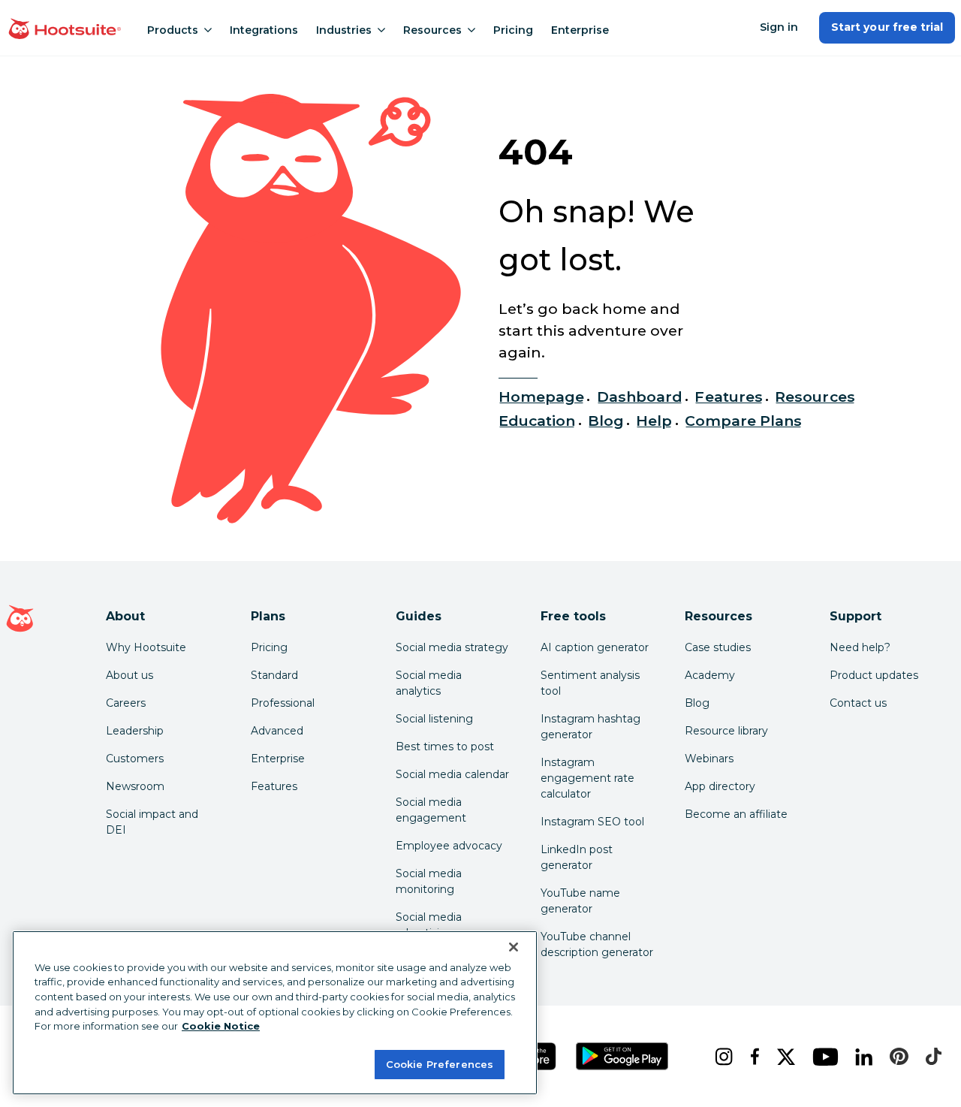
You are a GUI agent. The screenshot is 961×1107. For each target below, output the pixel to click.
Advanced (277, 730)
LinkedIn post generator (577, 857)
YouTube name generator (580, 900)
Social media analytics (429, 683)
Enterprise (580, 30)
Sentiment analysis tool (590, 683)
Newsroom (135, 786)
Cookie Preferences (439, 1063)
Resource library (726, 730)
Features (728, 397)
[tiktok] (930, 1057)
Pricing (513, 30)
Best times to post (445, 746)
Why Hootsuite (146, 647)
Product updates (874, 675)
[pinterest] (895, 1057)
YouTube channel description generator (597, 944)
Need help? (860, 647)
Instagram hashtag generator (590, 726)
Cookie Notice (221, 1026)
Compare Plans (744, 421)
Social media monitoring (429, 881)
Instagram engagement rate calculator (587, 778)
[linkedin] (860, 1057)
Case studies (718, 647)
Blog (606, 421)
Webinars (709, 758)
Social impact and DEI (152, 822)
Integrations (264, 30)
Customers (135, 758)
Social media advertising (429, 925)
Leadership (135, 730)
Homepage (541, 397)
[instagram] (720, 1057)
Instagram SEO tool (592, 821)
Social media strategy (452, 647)
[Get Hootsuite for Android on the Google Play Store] (622, 1056)
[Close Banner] (513, 947)
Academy (710, 675)
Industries (344, 30)
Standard (274, 675)
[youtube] (821, 1057)
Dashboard (639, 397)
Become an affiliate (736, 814)
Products (172, 30)
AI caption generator (595, 647)
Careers (126, 703)
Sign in (779, 27)
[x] (782, 1057)
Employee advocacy (449, 845)
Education (537, 421)
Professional (283, 703)
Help (654, 421)
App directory (720, 786)
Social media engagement (431, 810)
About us (129, 675)
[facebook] (752, 1057)
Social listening (434, 718)
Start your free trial (887, 27)
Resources (432, 30)
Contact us (858, 703)
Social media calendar (452, 774)
